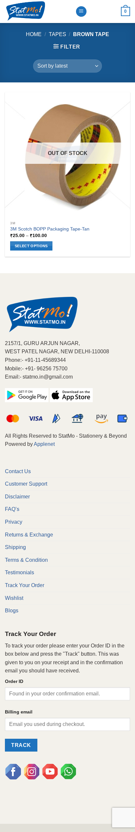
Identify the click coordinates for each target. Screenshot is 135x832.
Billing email (18, 711)
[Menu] (81, 11)
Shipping (15, 547)
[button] (66, 46)
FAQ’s (12, 509)
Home (34, 34)
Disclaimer (17, 496)
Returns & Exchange (29, 534)
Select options (31, 246)
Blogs (11, 610)
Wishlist (14, 598)
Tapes (57, 34)
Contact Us (18, 471)
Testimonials (19, 572)
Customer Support (26, 484)
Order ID (14, 681)
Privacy (13, 522)
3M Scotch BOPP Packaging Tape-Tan (49, 229)
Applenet (44, 444)
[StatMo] (37, 11)
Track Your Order (24, 585)
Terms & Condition (26, 560)
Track (21, 745)
